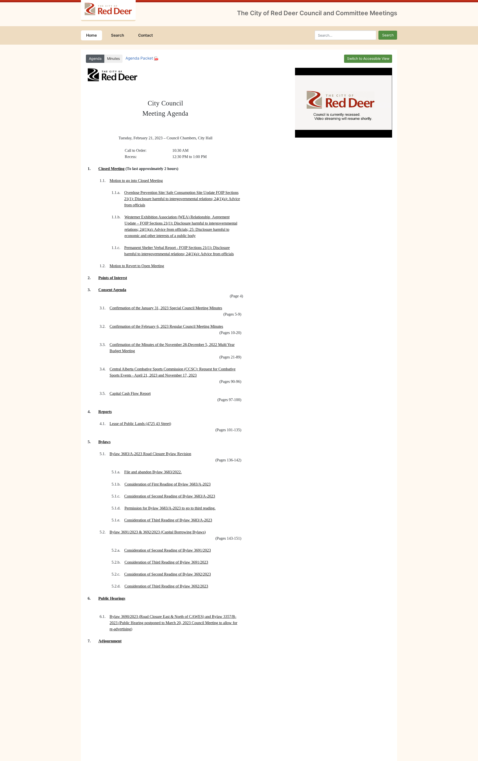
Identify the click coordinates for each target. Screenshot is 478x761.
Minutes (113, 58)
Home (91, 35)
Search (117, 35)
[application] (343, 103)
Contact (145, 35)
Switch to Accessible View (368, 58)
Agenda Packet (139, 58)
